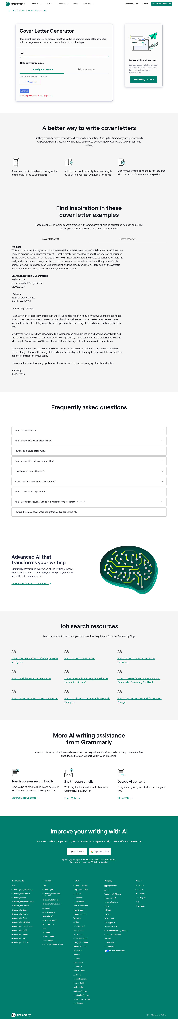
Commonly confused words (53, 945)
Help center (139, 886)
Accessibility (109, 943)
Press (106, 906)
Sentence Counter (80, 946)
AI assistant (47, 908)
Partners (107, 914)
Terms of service (110, 926)
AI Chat (76, 922)
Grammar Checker (81, 886)
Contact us (139, 890)
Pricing (75, 4)
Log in (145, 4)
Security (107, 939)
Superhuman (112, 886)
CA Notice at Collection (99, 862)
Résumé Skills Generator (24, 797)
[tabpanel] (64, 79)
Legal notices (109, 947)
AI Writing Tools (79, 926)
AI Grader (77, 975)
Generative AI (48, 916)
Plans (44, 886)
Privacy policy (109, 922)
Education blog (48, 936)
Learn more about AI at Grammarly (30, 583)
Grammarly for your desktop (22, 890)
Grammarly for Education (52, 904)
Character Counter (81, 938)
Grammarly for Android (20, 942)
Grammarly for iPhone (20, 934)
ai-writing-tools (19, 10)
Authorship (78, 967)
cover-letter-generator (37, 10)
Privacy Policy (110, 860)
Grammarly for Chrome (20, 906)
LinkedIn (141, 906)
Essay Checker (79, 910)
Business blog (48, 941)
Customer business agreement (116, 931)
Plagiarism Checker (81, 890)
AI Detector (123, 798)
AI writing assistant (50, 920)
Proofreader (78, 1003)
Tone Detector (79, 930)
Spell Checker (79, 987)
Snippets (77, 955)
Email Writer (70, 798)
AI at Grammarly (49, 912)
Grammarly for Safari (19, 910)
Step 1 (22, 53)
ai (8, 10)
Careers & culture (111, 902)
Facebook (141, 894)
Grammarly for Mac (19, 898)
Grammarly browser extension (23, 902)
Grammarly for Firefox (20, 914)
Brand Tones (78, 963)
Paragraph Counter (81, 942)
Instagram (142, 898)
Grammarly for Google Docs (22, 926)
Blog (44, 928)
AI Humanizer (79, 902)
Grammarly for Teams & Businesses (51, 895)
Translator (77, 918)
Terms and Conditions (94, 860)
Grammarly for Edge (19, 918)
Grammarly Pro (48, 890)
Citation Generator (81, 906)
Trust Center (109, 918)
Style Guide (78, 951)
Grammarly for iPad (19, 938)
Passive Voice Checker (82, 999)
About (106, 890)
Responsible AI (110, 898)
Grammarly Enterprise (51, 900)
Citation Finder (79, 971)
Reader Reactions (80, 979)
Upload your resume (32, 63)
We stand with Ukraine (112, 894)
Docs (13, 886)
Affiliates (107, 910)
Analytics (77, 959)
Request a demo (131, 4)
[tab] (42, 70)
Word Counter (79, 934)
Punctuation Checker (81, 995)
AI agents (77, 894)
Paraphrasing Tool (80, 914)
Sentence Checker (80, 991)
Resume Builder (79, 983)
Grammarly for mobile (20, 930)
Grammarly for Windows (21, 894)
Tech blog (46, 932)
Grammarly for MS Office (21, 922)
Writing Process (48, 924)
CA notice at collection (112, 935)
